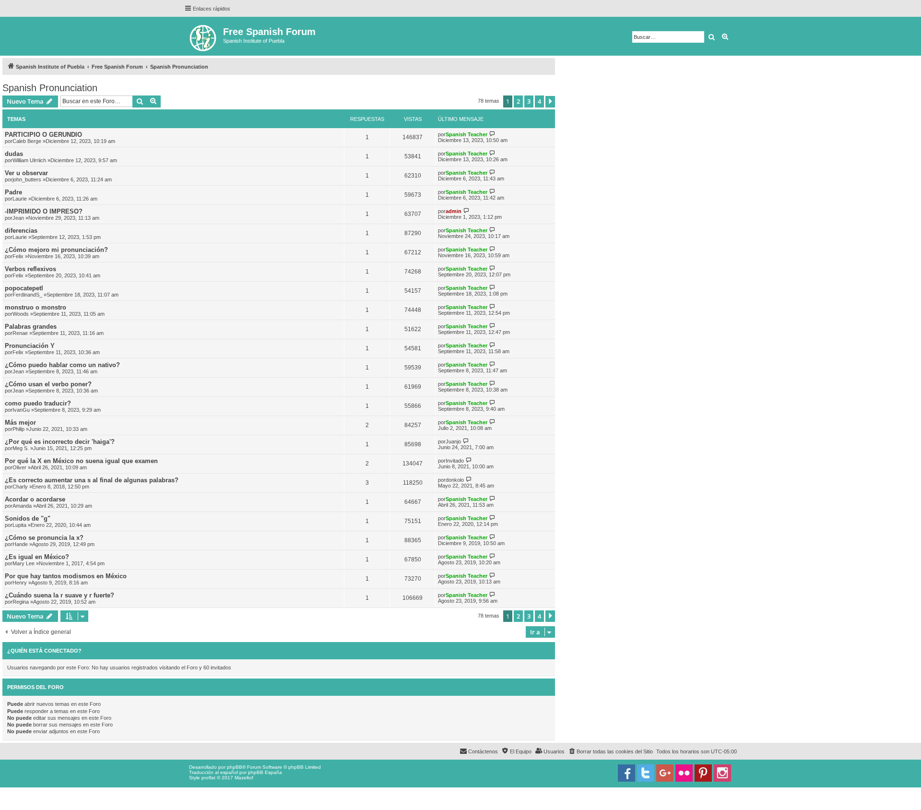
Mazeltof (244, 777)
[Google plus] (664, 773)
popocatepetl (24, 288)
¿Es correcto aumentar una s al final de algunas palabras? (91, 480)
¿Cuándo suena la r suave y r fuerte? (59, 595)
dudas (14, 153)
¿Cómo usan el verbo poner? (48, 384)
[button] (550, 101)
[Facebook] (626, 773)
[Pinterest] (703, 773)
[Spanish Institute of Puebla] (203, 36)
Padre (13, 192)
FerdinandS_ (27, 295)
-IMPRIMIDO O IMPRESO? (44, 211)
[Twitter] (645, 773)
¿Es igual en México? (37, 556)
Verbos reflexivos (30, 269)
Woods (20, 314)
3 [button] (529, 101)
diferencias (21, 230)
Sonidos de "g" (27, 518)
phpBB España (265, 772)
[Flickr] (684, 773)
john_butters (26, 179)
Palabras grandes (31, 326)
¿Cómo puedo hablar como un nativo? (62, 365)
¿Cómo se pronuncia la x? (44, 537)
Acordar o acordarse (35, 499)
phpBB (234, 767)
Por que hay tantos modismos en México (66, 576)
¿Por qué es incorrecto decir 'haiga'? (60, 441)
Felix (18, 256)
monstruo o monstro (35, 307)
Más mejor (20, 422)
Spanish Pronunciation (49, 88)
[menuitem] (610, 751)
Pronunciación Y (30, 345)
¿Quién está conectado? (44, 651)
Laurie (19, 199)
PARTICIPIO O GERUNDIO (43, 134)
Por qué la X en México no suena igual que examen (81, 461)
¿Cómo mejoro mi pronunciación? (56, 249)
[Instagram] (722, 773)
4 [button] (539, 101)
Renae (20, 333)
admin (453, 211)
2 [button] (518, 101)
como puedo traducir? (38, 403)
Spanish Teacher (466, 134)
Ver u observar (26, 173)
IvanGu (21, 410)
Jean (18, 218)
